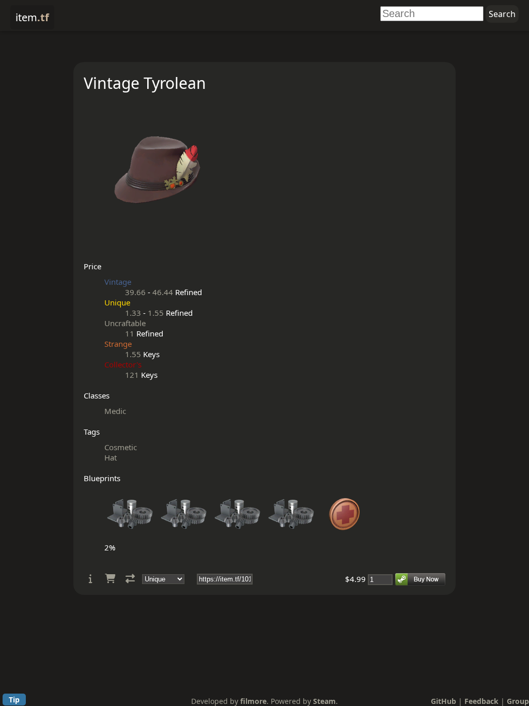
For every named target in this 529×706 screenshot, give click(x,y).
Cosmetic (120, 447)
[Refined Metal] (130, 537)
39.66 (135, 292)
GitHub (443, 701)
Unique (117, 302)
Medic (115, 411)
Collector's (123, 364)
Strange (118, 344)
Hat (110, 457)
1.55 (156, 313)
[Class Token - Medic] (345, 537)
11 (129, 333)
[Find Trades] (130, 578)
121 (132, 375)
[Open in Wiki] (91, 578)
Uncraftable (125, 323)
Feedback (481, 701)
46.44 (162, 292)
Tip (14, 699)
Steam (324, 701)
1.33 (133, 313)
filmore (253, 701)
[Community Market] (110, 578)
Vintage (117, 282)
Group (518, 701)
